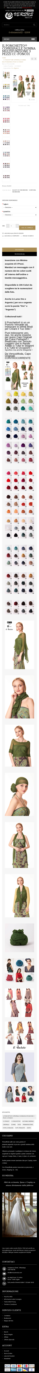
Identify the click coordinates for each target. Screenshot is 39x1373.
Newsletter (7, 1358)
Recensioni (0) (19, 254)
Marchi (6, 1332)
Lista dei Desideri (9, 1356)
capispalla (6, 1124)
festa (19, 1124)
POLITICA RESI (8, 1297)
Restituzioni (7, 1318)
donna (13, 1124)
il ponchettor (16, 1121)
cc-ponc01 (6, 1121)
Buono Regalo (8, 1334)
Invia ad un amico (28, 236)
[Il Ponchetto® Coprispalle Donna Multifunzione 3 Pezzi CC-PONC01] (6, 75)
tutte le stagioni (8, 1128)
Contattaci (7, 1316)
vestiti (29, 1128)
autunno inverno (28, 1121)
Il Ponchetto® (10, 64)
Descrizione (19, 250)
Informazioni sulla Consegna (12, 1299)
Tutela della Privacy (10, 1302)
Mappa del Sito (8, 1321)
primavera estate (28, 1124)
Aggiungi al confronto (12, 236)
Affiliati (6, 1337)
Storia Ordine (8, 1353)
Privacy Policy (27, 8)
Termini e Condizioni (10, 1304)
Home (4, 58)
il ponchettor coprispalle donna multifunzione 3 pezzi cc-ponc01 (18, 1117)
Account (6, 1351)
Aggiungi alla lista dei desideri (14, 233)
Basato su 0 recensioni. (20, 190)
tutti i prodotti (20, 1128)
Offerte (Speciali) (9, 1340)
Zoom (33, 99)
